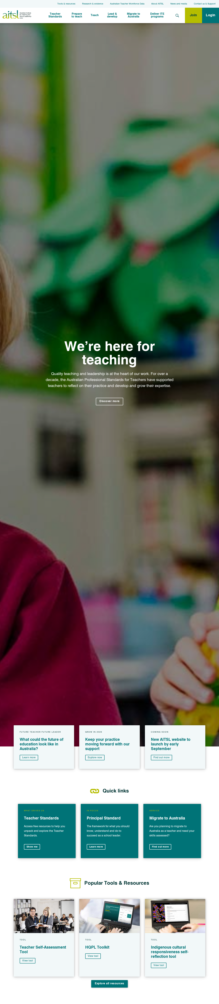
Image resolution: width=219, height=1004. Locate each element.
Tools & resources (66, 4)
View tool (93, 956)
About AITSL (157, 4)
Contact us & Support (205, 4)
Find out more (161, 757)
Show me (32, 847)
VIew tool (27, 960)
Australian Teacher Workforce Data (127, 4)
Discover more (109, 401)
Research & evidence (92, 4)
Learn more (29, 757)
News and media (178, 4)
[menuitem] (55, 15)
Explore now (95, 757)
